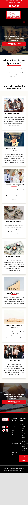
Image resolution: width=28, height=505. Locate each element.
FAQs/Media (14, 443)
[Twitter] (3, 430)
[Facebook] (3, 427)
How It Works (13, 439)
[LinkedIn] (7, 427)
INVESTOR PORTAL (14, 453)
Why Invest (13, 426)
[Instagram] (7, 430)
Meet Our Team (13, 432)
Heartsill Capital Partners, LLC (17, 470)
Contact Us (14, 448)
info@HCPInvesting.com (14, 2)
